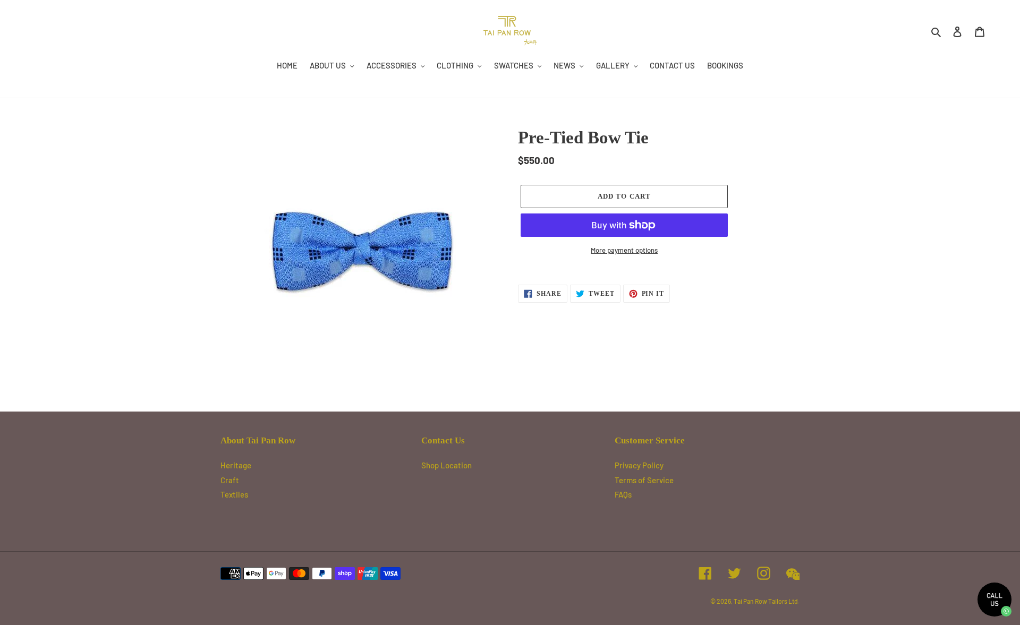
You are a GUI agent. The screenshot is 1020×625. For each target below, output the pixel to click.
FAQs (623, 494)
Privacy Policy (639, 465)
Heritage (235, 465)
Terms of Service (644, 480)
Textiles (234, 494)
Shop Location (446, 465)
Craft (229, 480)
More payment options (624, 250)
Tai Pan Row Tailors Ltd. (767, 601)
